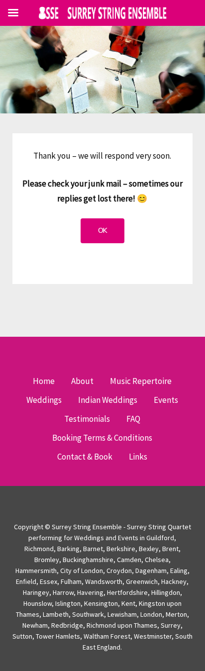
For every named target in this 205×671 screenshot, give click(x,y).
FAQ (133, 418)
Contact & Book (84, 456)
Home (44, 381)
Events (166, 399)
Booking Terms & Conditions (102, 437)
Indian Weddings (107, 399)
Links (138, 456)
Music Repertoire (141, 381)
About (82, 381)
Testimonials (87, 418)
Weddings (44, 399)
